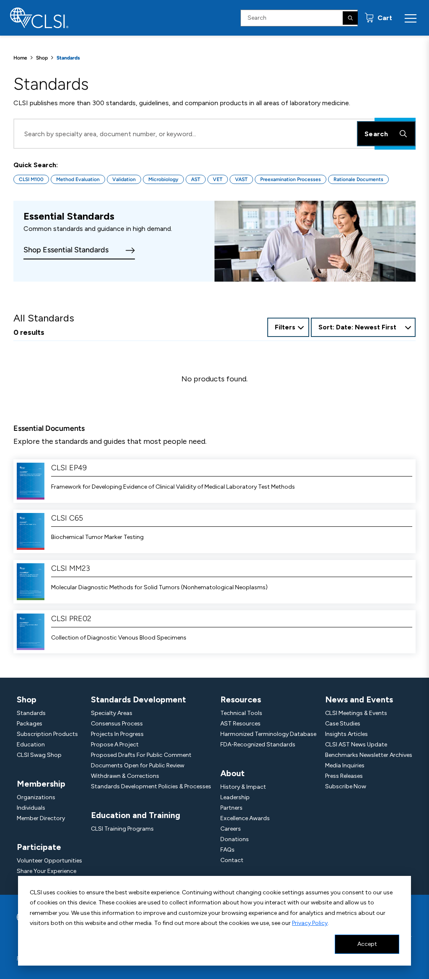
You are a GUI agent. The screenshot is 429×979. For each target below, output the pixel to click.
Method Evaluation (78, 179)
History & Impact (243, 786)
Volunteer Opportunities (49, 860)
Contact (231, 860)
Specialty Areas (111, 713)
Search (376, 134)
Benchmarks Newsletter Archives (368, 755)
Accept (367, 944)
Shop (42, 58)
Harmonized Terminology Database (268, 734)
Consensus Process (117, 723)
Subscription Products (47, 734)
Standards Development (138, 699)
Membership (41, 784)
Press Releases (344, 776)
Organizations (36, 797)
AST (195, 179)
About (232, 773)
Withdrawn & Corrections (125, 776)
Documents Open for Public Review (137, 765)
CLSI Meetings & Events (356, 713)
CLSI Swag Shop (39, 755)
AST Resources (240, 723)
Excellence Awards (245, 818)
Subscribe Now (345, 786)
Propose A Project (115, 744)
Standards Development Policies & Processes (151, 786)
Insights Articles (346, 734)
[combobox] (363, 327)
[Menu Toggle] (410, 18)
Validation (124, 179)
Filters (285, 327)
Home (20, 58)
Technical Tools (241, 713)
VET (217, 179)
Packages (29, 723)
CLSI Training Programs (122, 828)
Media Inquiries (344, 765)
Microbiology (163, 179)
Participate (39, 847)
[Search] (350, 18)
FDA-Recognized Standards (257, 744)
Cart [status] (384, 18)
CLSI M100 (31, 179)
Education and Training (135, 815)
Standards (31, 713)
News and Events (359, 699)
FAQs (227, 849)
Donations (234, 839)
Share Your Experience (46, 871)
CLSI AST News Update (356, 744)
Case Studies (342, 723)
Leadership (235, 797)
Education (31, 744)
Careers (230, 828)
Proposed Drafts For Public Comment (141, 755)
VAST (241, 179)
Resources (240, 699)
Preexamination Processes (290, 179)
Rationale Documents (358, 179)
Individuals (31, 807)
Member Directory (41, 818)
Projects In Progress (117, 734)
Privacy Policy (310, 923)
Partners (231, 807)
